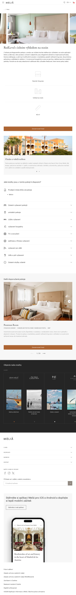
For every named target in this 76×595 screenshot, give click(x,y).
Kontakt (6, 462)
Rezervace (7, 452)
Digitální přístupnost (10, 588)
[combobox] (68, 2)
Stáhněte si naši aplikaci (16, 507)
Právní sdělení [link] (8, 569)
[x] (13, 473)
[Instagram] (9, 473)
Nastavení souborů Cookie (12, 584)
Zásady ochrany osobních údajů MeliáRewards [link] (19, 577)
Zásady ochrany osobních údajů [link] (14, 573)
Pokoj (7, 9)
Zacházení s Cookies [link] (10, 580)
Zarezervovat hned (38, 129)
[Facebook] (5, 473)
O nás (5, 447)
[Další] (44, 353)
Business (6, 457)
